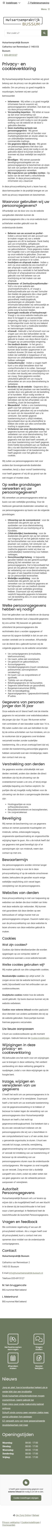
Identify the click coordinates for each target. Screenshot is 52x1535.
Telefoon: (6, 1278)
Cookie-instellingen (40, 1038)
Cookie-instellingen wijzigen (26, 1498)
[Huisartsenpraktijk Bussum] (23, 21)
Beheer (35, 1515)
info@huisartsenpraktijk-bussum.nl (26, 1273)
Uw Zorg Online (23, 1515)
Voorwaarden (8, 1525)
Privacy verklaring (11, 1522)
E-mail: (5, 1273)
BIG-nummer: (8, 1290)
